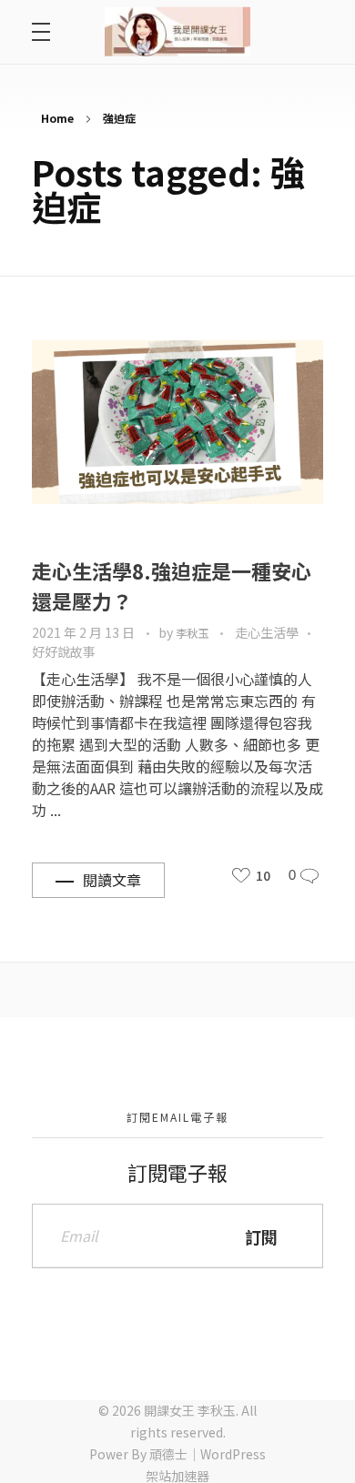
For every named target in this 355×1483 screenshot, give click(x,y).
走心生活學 (267, 632)
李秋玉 (193, 633)
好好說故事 (64, 651)
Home (57, 118)
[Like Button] (241, 875)
